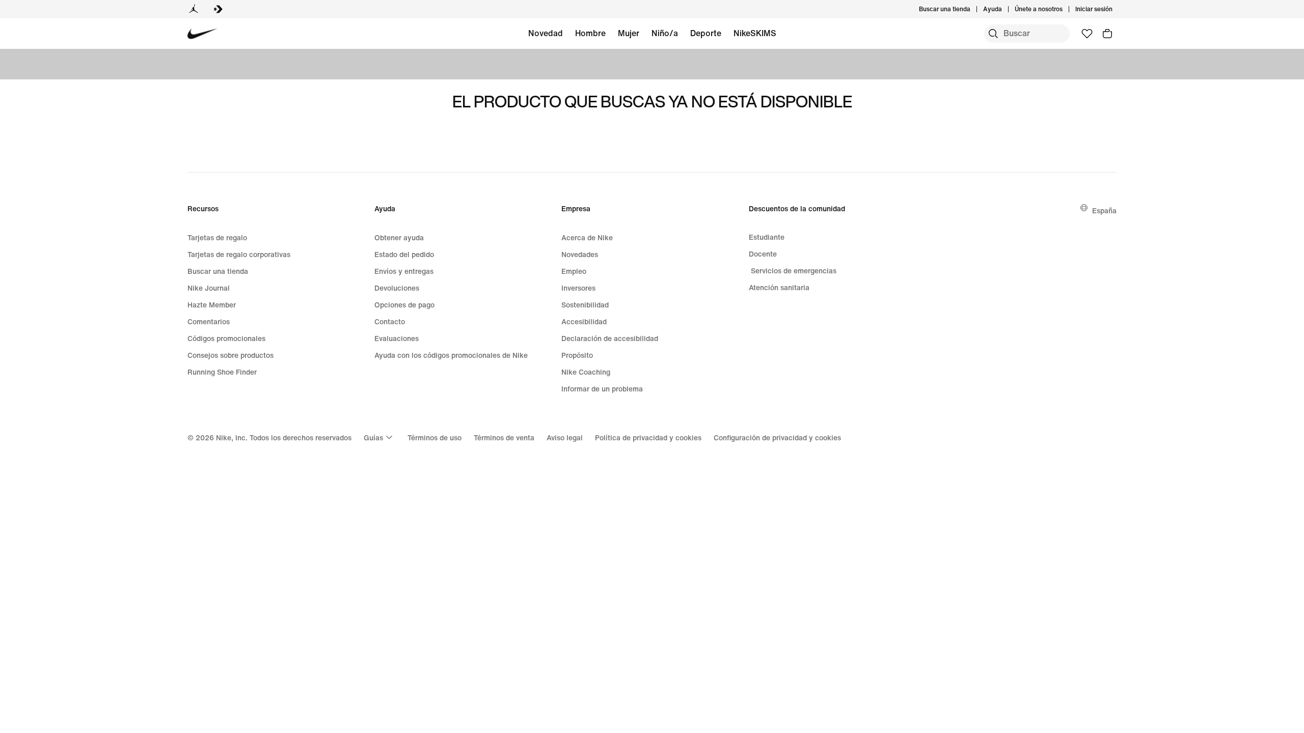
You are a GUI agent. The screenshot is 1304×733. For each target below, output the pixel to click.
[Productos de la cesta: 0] (1107, 33)
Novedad (545, 33)
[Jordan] (193, 9)
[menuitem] (1005, 9)
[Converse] (218, 9)
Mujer (628, 33)
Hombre (590, 33)
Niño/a (664, 33)
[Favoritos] (1087, 33)
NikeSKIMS (755, 33)
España (1104, 210)
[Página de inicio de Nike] (202, 34)
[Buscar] (993, 33)
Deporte (705, 33)
